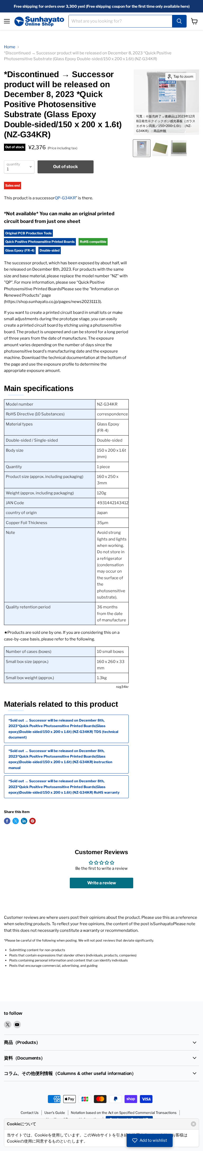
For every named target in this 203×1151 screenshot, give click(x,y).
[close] (193, 1124)
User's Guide (54, 1112)
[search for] (179, 21)
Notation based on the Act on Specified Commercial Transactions (124, 1112)
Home (9, 47)
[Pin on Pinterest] (32, 821)
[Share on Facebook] (7, 821)
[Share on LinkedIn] (24, 821)
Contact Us (30, 1112)
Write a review (101, 882)
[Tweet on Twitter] (15, 821)
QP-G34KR (65, 198)
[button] (150, 1140)
